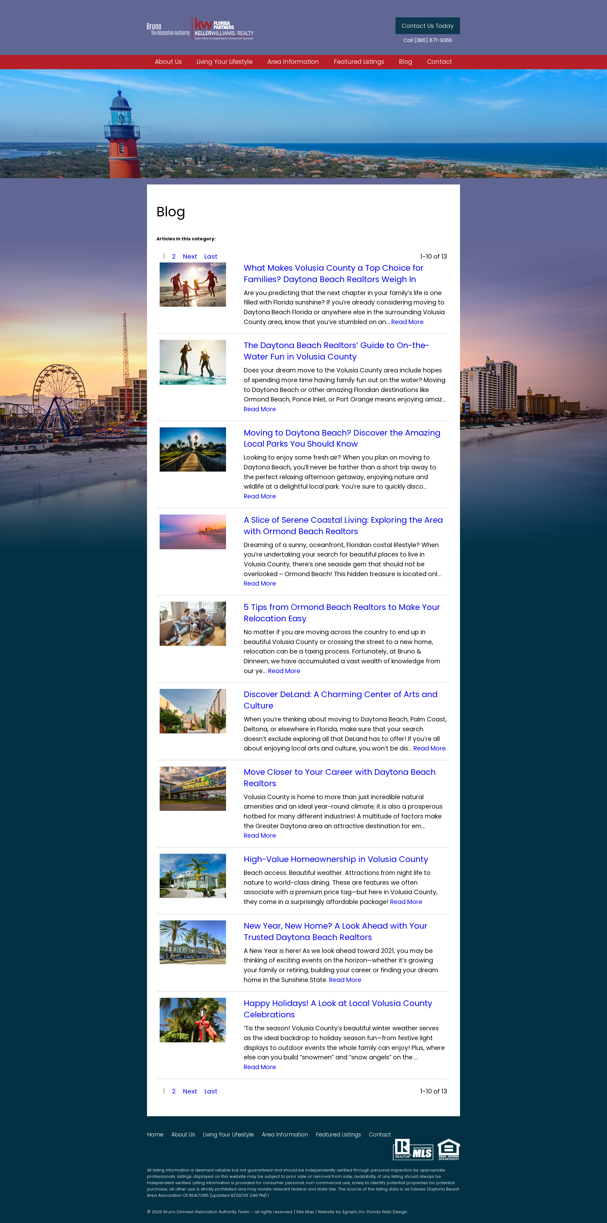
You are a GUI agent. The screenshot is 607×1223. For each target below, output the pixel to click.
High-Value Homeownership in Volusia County (336, 859)
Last (211, 256)
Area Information (293, 62)
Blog (405, 62)
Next (190, 256)
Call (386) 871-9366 (427, 40)
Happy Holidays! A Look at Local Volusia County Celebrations (338, 1009)
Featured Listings (359, 62)
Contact (439, 62)
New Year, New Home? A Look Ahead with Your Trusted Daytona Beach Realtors (335, 931)
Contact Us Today (428, 26)
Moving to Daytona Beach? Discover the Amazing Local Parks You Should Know (342, 438)
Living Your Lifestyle (225, 62)
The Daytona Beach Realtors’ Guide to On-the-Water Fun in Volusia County (336, 351)
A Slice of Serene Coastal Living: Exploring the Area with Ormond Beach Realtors (343, 526)
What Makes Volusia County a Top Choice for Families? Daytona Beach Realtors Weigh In (334, 273)
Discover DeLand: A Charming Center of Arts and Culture (341, 700)
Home (155, 1134)
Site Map (305, 1212)
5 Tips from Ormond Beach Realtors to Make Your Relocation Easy (342, 613)
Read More (407, 322)
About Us (168, 62)
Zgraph (349, 1212)
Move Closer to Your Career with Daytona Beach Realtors (340, 778)
